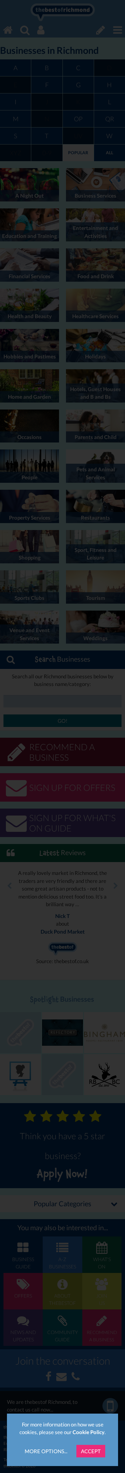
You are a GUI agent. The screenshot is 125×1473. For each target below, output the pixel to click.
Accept (91, 1451)
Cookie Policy (89, 1432)
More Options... (46, 1451)
